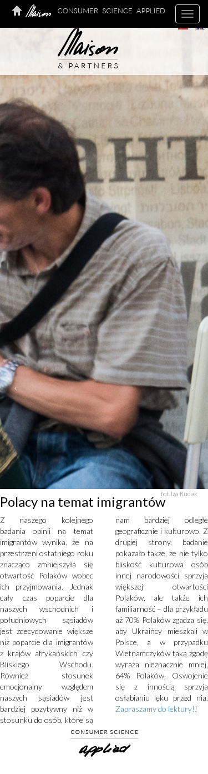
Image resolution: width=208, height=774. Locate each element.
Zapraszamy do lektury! (155, 708)
